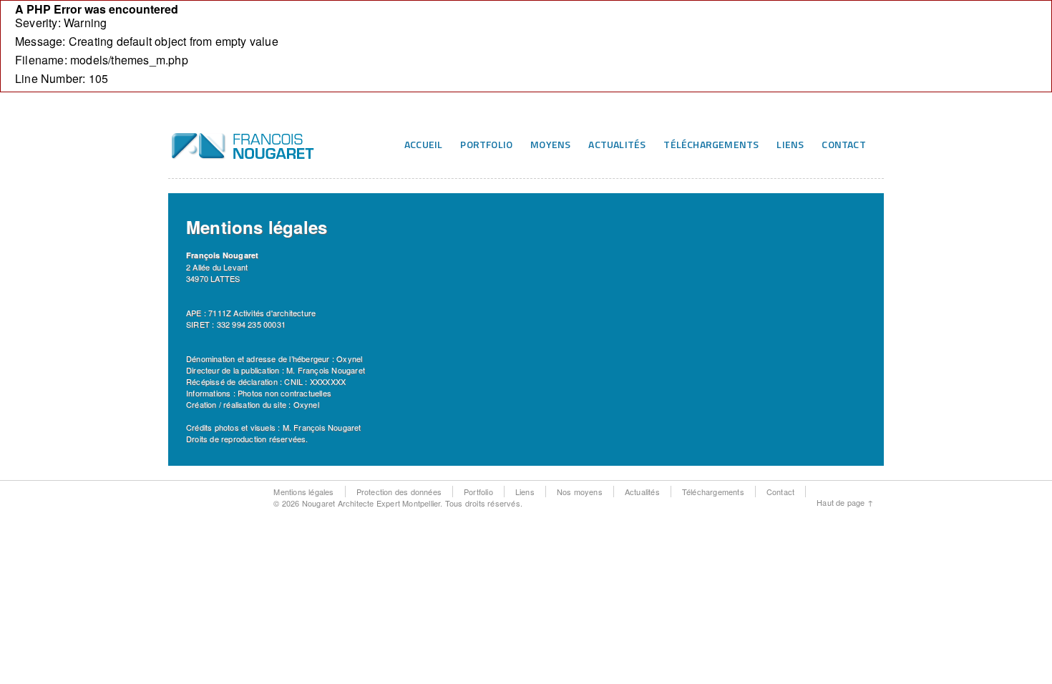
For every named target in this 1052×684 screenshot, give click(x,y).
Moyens (550, 144)
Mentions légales (303, 491)
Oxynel (349, 358)
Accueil (423, 144)
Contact (843, 144)
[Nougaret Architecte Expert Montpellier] (243, 153)
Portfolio (486, 144)
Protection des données (399, 491)
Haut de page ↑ (845, 502)
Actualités (617, 144)
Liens (790, 144)
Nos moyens (580, 491)
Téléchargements (711, 144)
